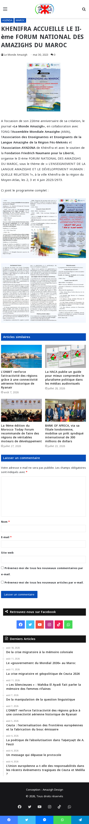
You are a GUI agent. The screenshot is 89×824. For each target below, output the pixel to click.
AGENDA (7, 20)
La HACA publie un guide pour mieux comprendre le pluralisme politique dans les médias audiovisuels (64, 377)
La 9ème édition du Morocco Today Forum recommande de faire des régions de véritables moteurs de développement (21, 433)
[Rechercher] (84, 10)
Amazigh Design (53, 789)
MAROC (20, 20)
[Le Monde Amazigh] (44, 9)
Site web (7, 552)
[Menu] (5, 10)
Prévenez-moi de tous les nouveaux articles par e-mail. (44, 582)
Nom (5, 521)
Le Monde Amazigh (15, 55)
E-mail (6, 537)
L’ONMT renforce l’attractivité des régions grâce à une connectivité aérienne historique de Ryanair (19, 379)
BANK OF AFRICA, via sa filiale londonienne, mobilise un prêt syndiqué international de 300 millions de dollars (64, 433)
